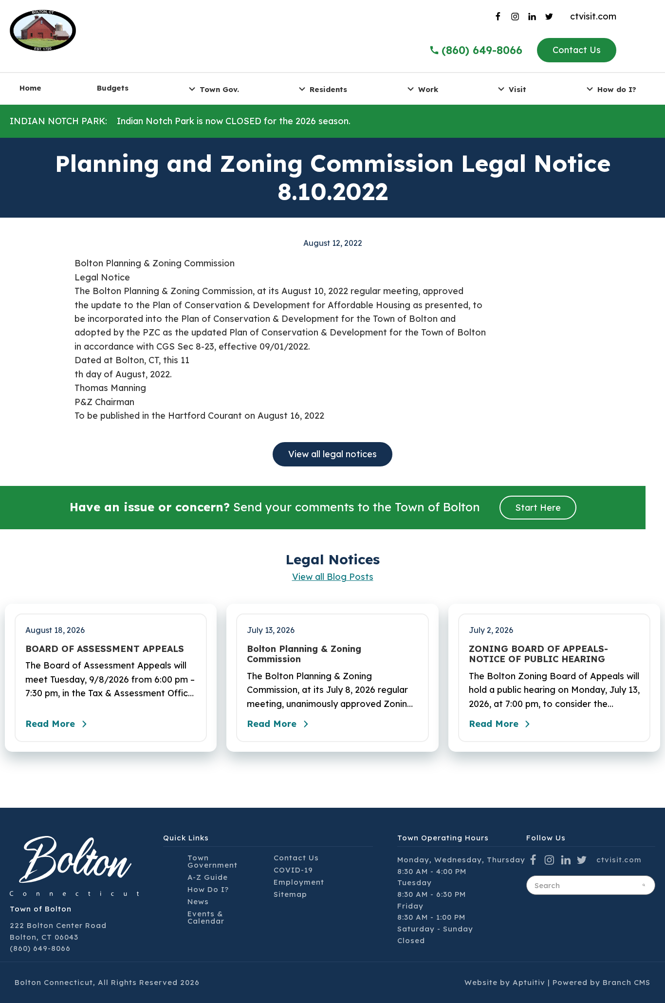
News (198, 901)
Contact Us (577, 50)
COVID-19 (293, 869)
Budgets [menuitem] (113, 88)
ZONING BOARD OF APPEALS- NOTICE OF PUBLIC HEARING (538, 654)
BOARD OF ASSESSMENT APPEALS (104, 649)
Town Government (212, 861)
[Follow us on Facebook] (500, 16)
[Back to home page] (43, 29)
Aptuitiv (529, 982)
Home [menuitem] (30, 88)
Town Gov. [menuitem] (219, 88)
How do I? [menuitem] (616, 88)
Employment (299, 882)
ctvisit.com (593, 16)
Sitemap (290, 894)
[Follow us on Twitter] (551, 16)
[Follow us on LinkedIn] (534, 16)
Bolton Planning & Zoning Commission (304, 654)
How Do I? (208, 889)
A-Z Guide (207, 877)
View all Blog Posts (332, 576)
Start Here (538, 507)
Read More (50, 723)
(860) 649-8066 (482, 50)
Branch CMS (626, 982)
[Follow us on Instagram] (517, 16)
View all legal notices (332, 454)
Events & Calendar (205, 917)
